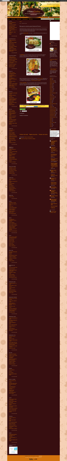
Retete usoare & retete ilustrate (54, 200)
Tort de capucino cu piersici (36, 80)
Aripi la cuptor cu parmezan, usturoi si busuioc (12, 304)
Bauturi (51, 84)
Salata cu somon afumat (13, 83)
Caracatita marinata (12, 169)
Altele (51, 79)
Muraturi (51, 99)
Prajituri (51, 106)
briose (51, 87)
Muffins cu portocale (12, 48)
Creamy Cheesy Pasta (13, 207)
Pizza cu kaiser (11, 244)
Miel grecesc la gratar (12, 291)
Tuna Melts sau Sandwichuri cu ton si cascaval (12, 75)
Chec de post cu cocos (13, 277)
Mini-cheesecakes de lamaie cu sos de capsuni (12, 154)
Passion (10, 160)
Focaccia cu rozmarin (12, 64)
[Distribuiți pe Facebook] (25, 111)
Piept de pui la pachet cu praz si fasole (12, 310)
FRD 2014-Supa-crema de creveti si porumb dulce (13, 384)
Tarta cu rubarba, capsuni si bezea (12, 157)
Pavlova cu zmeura (12, 142)
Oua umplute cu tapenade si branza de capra (13, 79)
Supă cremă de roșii (12, 380)
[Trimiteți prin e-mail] (22, 111)
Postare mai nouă (24, 134)
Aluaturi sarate (52, 82)
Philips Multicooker (53, 103)
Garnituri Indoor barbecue (11, 184)
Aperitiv (51, 83)
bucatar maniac (53, 182)
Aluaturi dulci (52, 80)
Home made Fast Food (13, 324)
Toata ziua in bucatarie (53, 191)
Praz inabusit (11, 185)
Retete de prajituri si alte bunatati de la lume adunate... (54, 164)
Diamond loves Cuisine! (53, 178)
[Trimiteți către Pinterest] (26, 111)
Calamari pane (11, 171)
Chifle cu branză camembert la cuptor (12, 57)
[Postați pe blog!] (23, 111)
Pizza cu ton (11, 243)
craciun (51, 91)
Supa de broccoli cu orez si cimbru (12, 393)
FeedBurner (42, 106)
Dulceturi (51, 95)
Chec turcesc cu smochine (11, 130)
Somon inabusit (11, 222)
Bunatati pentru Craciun (13, 255)
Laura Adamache (54, 154)
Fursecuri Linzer (53, 179)
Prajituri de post (52, 107)
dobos (51, 94)
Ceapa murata (11, 196)
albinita (51, 78)
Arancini (10, 371)
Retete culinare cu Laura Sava (54, 159)
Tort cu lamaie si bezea (13, 422)
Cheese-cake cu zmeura (13, 408)
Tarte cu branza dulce (12, 409)
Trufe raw (52, 196)
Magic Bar (10, 259)
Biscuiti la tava (11, 43)
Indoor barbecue (12, 328)
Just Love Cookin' (54, 206)
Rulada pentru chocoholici (11, 357)
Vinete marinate (11, 274)
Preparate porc (52, 114)
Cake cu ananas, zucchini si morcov (12, 138)
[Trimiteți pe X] (24, 111)
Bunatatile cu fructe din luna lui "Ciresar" (13, 28)
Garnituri (51, 98)
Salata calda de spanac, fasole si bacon (13, 85)
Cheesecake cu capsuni (13, 428)
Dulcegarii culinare (54, 195)
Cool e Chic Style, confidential (54, 141)
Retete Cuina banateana (53, 148)
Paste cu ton (11, 206)
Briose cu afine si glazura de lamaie (12, 111)
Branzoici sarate (11, 66)
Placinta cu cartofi (12, 65)
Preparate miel (52, 111)
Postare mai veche (43, 134)
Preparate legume (53, 110)
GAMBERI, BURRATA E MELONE (53, 143)
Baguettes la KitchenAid (13, 59)
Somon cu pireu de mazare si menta (12, 227)
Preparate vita (52, 115)
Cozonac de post (12, 268)
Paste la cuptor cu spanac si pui (12, 211)
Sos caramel (11, 372)
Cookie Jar (53, 174)
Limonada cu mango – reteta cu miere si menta (54, 166)
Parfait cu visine (11, 362)
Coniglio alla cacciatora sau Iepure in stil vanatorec (13, 435)
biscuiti (51, 86)
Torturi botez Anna (54, 187)
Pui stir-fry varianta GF (13, 308)
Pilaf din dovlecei (12, 187)
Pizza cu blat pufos (12, 245)
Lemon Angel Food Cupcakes (12, 121)
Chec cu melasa (11, 45)
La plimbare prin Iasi (54, 160)
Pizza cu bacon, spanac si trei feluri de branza (13, 237)
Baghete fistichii (11, 104)
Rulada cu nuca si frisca (13, 355)
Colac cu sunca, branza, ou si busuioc (13, 62)
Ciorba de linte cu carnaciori (12, 388)
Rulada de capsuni (12, 363)
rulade (51, 118)
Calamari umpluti (12, 173)
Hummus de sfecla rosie (13, 267)
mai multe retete (14, 52)
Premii (10, 34)
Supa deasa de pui (12, 386)
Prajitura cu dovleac (12, 256)
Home (21, 21)
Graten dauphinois (12, 190)
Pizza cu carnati (11, 241)
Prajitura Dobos (11, 260)
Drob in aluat (11, 292)
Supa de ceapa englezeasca (11, 390)
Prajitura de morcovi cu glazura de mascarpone (13, 136)
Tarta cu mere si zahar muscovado (13, 402)
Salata (51, 119)
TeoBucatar (53, 207)
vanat (51, 126)
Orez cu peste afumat (12, 223)
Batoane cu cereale (54, 175)
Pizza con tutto (11, 240)
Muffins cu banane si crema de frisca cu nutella (12, 113)
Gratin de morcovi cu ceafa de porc (12, 189)
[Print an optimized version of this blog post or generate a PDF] (22, 109)
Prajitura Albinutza (55, 48)
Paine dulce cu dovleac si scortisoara (13, 47)
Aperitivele (22, 54)
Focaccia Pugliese (12, 60)
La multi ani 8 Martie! (12, 24)
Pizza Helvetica (11, 239)
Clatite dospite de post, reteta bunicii (13, 50)
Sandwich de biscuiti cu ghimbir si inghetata (13, 99)
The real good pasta (12, 213)
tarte (50, 123)
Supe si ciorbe (52, 122)
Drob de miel (26, 33)
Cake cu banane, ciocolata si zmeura (12, 134)
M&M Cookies (11, 101)
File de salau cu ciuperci (13, 225)
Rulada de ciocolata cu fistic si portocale (13, 359)
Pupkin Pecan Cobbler (12, 42)
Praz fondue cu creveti (13, 170)
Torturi (51, 125)
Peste (51, 102)
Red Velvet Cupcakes (12, 119)
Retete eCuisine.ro (53, 117)
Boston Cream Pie (12, 423)
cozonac (51, 90)
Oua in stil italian (23, 82)
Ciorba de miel (40, 78)
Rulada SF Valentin (12, 361)
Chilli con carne (11, 338)
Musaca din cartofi (12, 348)
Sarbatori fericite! (12, 26)
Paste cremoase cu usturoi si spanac (12, 209)
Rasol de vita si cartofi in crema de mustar (13, 344)
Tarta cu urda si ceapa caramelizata (12, 399)
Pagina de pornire (33, 134)
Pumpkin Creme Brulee (13, 159)
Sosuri (51, 121)
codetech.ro (10, 445)
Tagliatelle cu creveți (12, 167)
